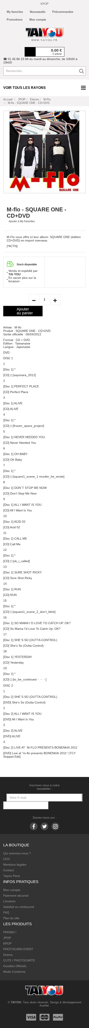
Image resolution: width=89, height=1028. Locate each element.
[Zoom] (44, 152)
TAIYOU (16, 1002)
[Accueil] (44, 34)
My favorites (15, 11)
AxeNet (44, 1005)
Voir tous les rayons (24, 88)
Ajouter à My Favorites (22, 221)
